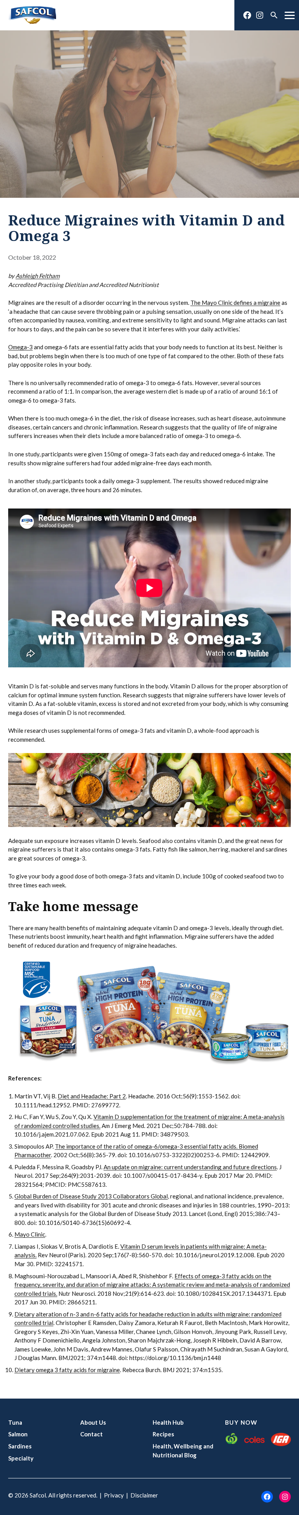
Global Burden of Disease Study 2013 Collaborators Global (91, 1196)
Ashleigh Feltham (38, 275)
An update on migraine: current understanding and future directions (190, 1166)
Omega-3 (20, 346)
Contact (91, 1434)
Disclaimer (144, 1495)
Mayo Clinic (29, 1234)
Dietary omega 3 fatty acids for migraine (67, 1369)
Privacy (114, 1495)
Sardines (20, 1446)
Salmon (18, 1434)
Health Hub (168, 1422)
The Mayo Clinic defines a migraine (235, 302)
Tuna (15, 1422)
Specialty (20, 1458)
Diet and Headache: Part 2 (92, 1096)
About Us (93, 1422)
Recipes (163, 1434)
